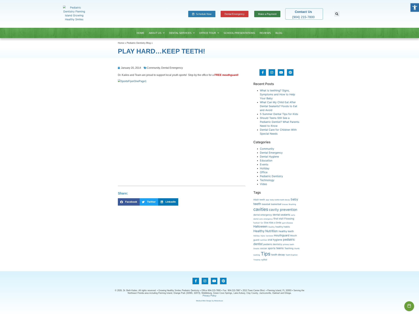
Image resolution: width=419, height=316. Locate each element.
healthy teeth (286, 231)
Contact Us (303, 12)
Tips (265, 254)
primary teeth (288, 244)
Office (263, 172)
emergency (268, 219)
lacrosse (269, 236)
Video (263, 184)
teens (280, 248)
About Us (155, 33)
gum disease (287, 223)
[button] (414, 7)
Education (266, 160)
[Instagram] (272, 72)
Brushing (292, 204)
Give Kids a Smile (272, 222)
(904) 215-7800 (303, 17)
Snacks (256, 248)
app (267, 200)
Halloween (260, 226)
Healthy (271, 227)
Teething (288, 248)
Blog (278, 33)
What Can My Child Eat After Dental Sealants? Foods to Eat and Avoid (278, 106)
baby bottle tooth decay (280, 200)
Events (264, 164)
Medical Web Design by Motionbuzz (209, 301)
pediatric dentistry (272, 244)
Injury (263, 236)
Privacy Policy (209, 295)
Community (153, 67)
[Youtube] (281, 72)
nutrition (263, 240)
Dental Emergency (172, 67)
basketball (276, 204)
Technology (267, 180)
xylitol (264, 259)
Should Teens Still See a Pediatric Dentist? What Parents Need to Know (279, 121)
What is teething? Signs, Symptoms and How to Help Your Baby (277, 94)
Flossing (289, 218)
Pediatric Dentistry (271, 176)
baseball (266, 204)
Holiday (264, 168)
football (256, 223)
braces (285, 204)
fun (262, 223)
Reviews (265, 33)
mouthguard (281, 235)
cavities (260, 209)
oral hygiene (275, 239)
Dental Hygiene (269, 156)
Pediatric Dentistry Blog (139, 43)
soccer (263, 248)
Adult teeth (259, 199)
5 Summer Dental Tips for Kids (279, 114)
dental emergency (262, 214)
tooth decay (278, 254)
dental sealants (281, 214)
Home (140, 33)
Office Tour (207, 33)
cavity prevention (283, 210)
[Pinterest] (290, 72)
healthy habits (282, 226)
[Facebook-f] (262, 72)
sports (271, 248)
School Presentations (239, 33)
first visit (278, 218)
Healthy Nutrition (265, 231)
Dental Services (180, 33)
